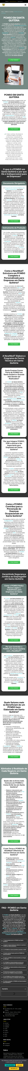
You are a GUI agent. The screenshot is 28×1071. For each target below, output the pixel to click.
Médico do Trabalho (11, 333)
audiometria (20, 397)
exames (9, 200)
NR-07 (5, 928)
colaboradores (9, 115)
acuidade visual (11, 398)
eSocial (18, 458)
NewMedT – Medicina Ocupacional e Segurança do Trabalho (14, 933)
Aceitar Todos (10, 1065)
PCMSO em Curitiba (9, 11)
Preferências (14, 1068)
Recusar (19, 1065)
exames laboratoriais (18, 400)
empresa (11, 474)
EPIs (14, 532)
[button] (25, 5)
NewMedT (14, 335)
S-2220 (19, 460)
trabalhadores (8, 520)
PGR (21, 392)
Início (2, 11)
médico (18, 302)
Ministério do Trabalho (11, 215)
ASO (7, 876)
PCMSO (21, 33)
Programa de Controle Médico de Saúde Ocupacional (15, 188)
